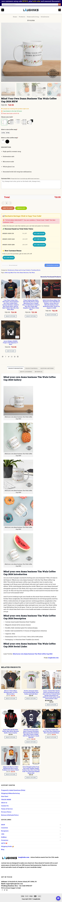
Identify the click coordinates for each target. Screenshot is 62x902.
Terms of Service (7, 809)
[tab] (15, 368)
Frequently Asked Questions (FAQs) (13, 790)
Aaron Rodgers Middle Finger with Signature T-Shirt (10, 342)
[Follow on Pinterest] (7, 890)
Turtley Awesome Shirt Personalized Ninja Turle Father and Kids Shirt (31, 692)
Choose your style (7, 117)
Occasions (4, 840)
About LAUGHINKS (26, 371)
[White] (3, 141)
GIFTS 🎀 (4, 843)
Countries (4, 828)
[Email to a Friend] (11, 356)
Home (15, 17)
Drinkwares (45, 17)
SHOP (3, 825)
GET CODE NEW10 (9, 257)
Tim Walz (32, 272)
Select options (10, 316)
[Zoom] (3, 79)
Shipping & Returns (47, 368)
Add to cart (8, 208)
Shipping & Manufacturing (10, 793)
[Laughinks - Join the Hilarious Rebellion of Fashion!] (31, 10)
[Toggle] (60, 825)
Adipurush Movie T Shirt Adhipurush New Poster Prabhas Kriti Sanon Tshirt (10, 768)
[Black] (7, 141)
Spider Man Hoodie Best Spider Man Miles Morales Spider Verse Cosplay (10, 731)
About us (4, 802)
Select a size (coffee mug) (9, 129)
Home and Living (33, 17)
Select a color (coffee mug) (9, 137)
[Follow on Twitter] (4, 890)
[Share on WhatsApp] (2, 356)
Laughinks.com (23, 857)
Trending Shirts (35, 270)
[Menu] (2, 10)
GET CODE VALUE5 (39, 233)
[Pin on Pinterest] (14, 356)
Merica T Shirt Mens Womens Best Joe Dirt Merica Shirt (10, 692)
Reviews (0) (38, 371)
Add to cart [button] (10, 351)
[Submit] (59, 4)
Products (22, 17)
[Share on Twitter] (8, 356)
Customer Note (5, 178)
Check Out (21, 208)
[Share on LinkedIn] (17, 356)
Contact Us (5, 806)
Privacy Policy (6, 812)
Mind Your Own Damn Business (20, 272)
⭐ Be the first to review (52, 265)
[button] (49, 700)
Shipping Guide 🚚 (7, 846)
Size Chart (4, 796)
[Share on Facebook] (5, 356)
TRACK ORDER (6, 799)
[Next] (57, 52)
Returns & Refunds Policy (10, 815)
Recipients (4, 831)
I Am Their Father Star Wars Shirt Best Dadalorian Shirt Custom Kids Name (51, 731)
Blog (2, 849)
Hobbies (4, 837)
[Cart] (59, 10)
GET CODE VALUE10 (39, 239)
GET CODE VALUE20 (39, 244)
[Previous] (4, 52)
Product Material (31, 368)
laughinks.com (53, 658)
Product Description (15, 368)
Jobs (2, 834)
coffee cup (7, 272)
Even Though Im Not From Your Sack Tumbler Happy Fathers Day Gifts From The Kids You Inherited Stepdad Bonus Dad (31, 770)
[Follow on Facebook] (2, 890)
